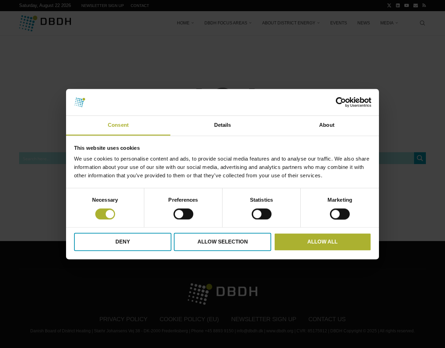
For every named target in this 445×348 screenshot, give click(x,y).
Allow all (322, 242)
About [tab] (326, 125)
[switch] (183, 213)
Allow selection (222, 242)
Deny (122, 242)
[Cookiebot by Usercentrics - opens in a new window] (340, 102)
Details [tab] (222, 125)
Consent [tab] (118, 125)
